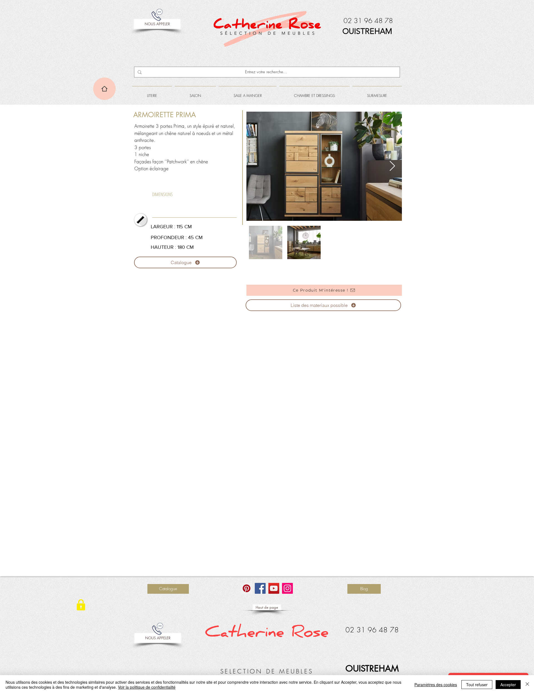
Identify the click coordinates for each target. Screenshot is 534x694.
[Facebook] (260, 588)
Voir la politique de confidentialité (146, 687)
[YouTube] (273, 588)
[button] (152, 93)
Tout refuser (477, 684)
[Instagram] (287, 588)
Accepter (508, 684)
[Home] (104, 88)
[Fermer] (527, 685)
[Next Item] (392, 166)
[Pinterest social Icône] (246, 588)
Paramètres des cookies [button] (435, 684)
